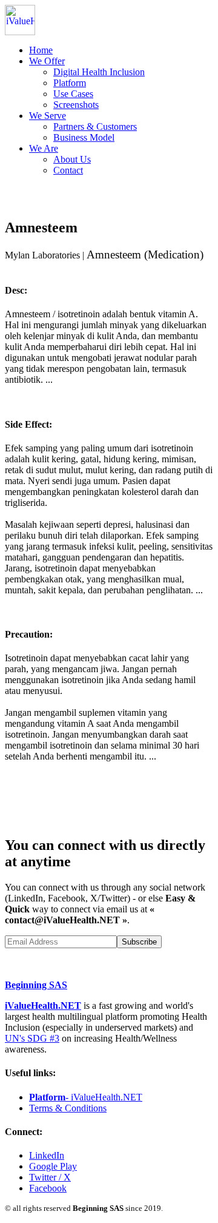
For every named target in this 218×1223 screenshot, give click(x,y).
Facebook (48, 1188)
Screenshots (76, 104)
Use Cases (73, 94)
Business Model (83, 137)
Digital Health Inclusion (99, 72)
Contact (68, 170)
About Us (72, 159)
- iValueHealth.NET (85, 1097)
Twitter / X (50, 1177)
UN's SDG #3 (32, 1038)
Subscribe (139, 941)
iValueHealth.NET (43, 1005)
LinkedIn (46, 1155)
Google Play (53, 1166)
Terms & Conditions (68, 1108)
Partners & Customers (95, 126)
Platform (69, 83)
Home (41, 50)
